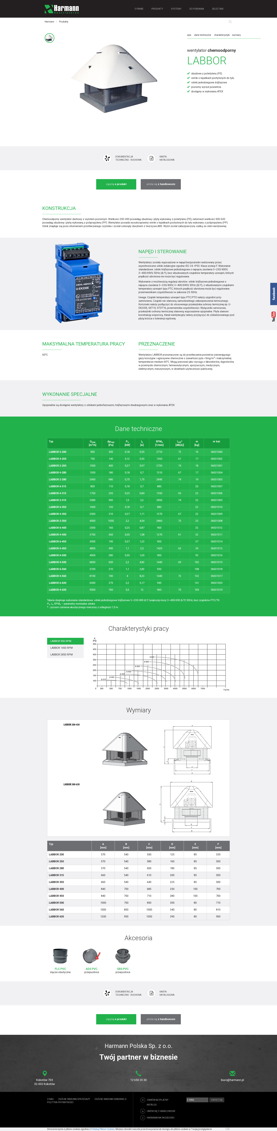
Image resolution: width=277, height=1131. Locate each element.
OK (227, 1129)
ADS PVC (91, 969)
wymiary (236, 35)
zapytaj (116, 184)
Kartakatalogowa (167, 158)
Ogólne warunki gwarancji (110, 1099)
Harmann (49, 21)
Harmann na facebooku (160, 1117)
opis (189, 35)
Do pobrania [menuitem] (196, 9)
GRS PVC (123, 969)
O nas (50, 1099)
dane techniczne (202, 35)
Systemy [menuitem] (176, 9)
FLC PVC (60, 969)
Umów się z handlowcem (161, 1111)
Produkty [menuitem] (157, 9)
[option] (60, 961)
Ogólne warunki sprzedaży (74, 1099)
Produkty (63, 21)
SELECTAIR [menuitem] (217, 9)
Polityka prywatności (60, 1102)
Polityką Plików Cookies (103, 1129)
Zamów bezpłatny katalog (157, 1102)
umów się (161, 184)
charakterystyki (222, 35)
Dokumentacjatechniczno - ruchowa (128, 158)
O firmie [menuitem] (139, 9)
